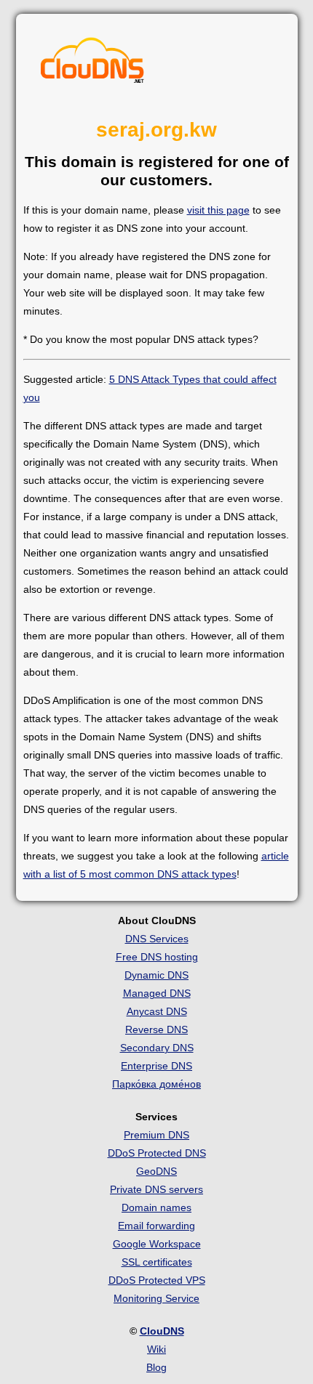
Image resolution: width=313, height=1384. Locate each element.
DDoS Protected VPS (156, 1280)
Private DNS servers (156, 1189)
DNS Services (157, 938)
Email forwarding (156, 1225)
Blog (156, 1367)
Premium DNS (156, 1135)
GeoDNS (156, 1171)
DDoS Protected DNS (157, 1153)
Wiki (156, 1349)
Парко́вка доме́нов (156, 1084)
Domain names (156, 1207)
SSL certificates (157, 1262)
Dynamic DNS (156, 975)
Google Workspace (157, 1244)
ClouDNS (162, 1331)
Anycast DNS (157, 1011)
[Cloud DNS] (92, 64)
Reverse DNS (156, 1029)
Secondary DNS (157, 1047)
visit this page (218, 210)
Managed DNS (157, 993)
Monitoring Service (156, 1298)
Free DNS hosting (157, 957)
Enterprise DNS (156, 1066)
